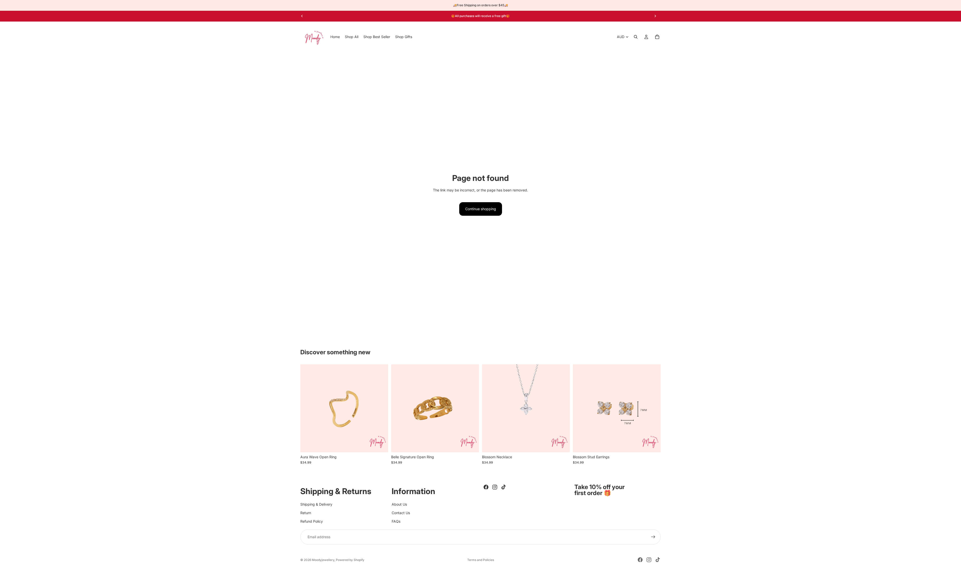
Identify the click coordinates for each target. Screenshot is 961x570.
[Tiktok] (504, 487)
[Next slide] (655, 16)
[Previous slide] (302, 16)
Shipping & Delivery (316, 504)
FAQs (396, 521)
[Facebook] (486, 487)
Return (305, 513)
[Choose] (380, 444)
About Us (399, 504)
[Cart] (657, 36)
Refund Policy (311, 521)
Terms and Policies (480, 560)
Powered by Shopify (350, 560)
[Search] (635, 36)
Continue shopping (480, 209)
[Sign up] (653, 536)
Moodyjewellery (323, 560)
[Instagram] (495, 487)
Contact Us (401, 513)
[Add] (471, 444)
